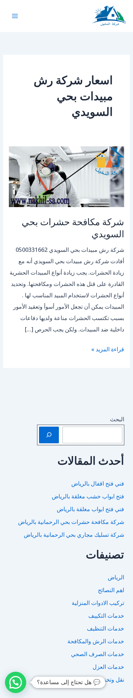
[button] (15, 682)
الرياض (116, 577)
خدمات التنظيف (105, 628)
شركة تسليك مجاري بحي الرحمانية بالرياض (74, 535)
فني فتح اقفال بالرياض (97, 483)
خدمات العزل (108, 667)
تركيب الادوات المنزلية (98, 603)
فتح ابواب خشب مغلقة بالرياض (88, 496)
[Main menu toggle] (15, 16)
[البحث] (49, 435)
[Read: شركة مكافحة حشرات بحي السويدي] (66, 176)
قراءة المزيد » (107, 350)
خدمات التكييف (106, 615)
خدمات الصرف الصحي (97, 654)
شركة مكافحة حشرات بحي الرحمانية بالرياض (71, 522)
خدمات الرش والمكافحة (95, 641)
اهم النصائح (111, 590)
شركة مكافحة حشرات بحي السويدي (73, 227)
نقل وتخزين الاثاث (103, 679)
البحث (117, 419)
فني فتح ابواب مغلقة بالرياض (90, 509)
